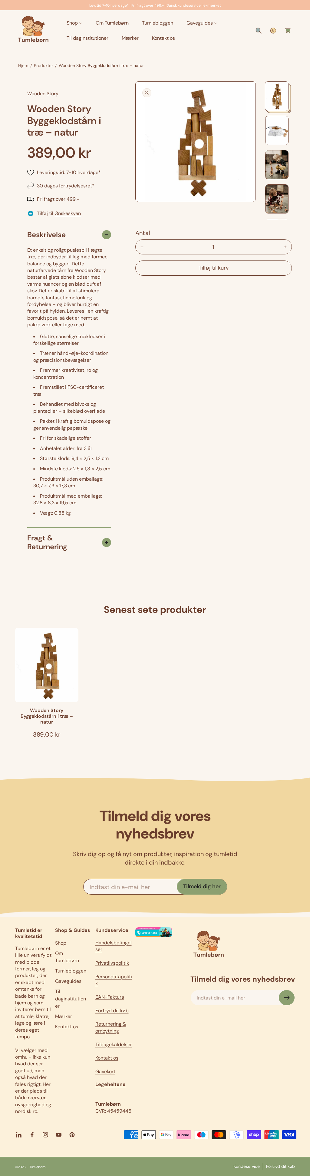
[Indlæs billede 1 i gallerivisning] (277, 96)
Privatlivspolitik (112, 963)
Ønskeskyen (67, 213)
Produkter (43, 65)
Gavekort (105, 1071)
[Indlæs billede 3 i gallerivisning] (277, 165)
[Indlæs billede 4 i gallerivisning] (277, 199)
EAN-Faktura (109, 997)
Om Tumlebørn (67, 957)
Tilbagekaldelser (113, 1044)
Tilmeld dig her (202, 886)
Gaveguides (68, 981)
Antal (142, 233)
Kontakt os (66, 1026)
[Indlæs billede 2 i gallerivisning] (277, 130)
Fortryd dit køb (112, 1010)
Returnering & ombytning (110, 1027)
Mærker (63, 1016)
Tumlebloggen (70, 971)
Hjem (23, 65)
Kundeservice (246, 1166)
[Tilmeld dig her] (287, 997)
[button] (74, 23)
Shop (60, 943)
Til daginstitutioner (70, 998)
